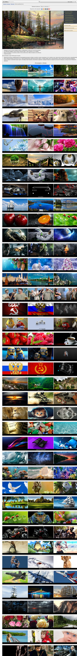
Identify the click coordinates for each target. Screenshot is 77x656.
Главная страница (6, 4)
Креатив (12, 4)
